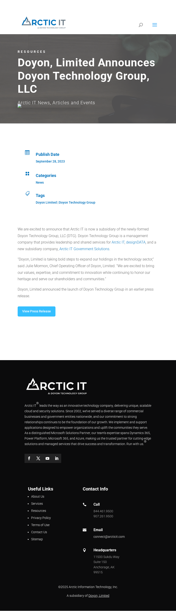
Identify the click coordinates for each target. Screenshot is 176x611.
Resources (38, 511)
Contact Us (39, 532)
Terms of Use (40, 525)
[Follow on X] (38, 458)
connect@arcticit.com (109, 536)
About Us (37, 496)
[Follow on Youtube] (47, 458)
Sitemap (37, 539)
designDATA (136, 242)
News (40, 182)
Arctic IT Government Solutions (84, 249)
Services (37, 503)
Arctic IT (118, 242)
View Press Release (36, 311)
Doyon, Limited (98, 595)
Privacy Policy (41, 518)
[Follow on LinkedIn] (56, 458)
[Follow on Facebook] (29, 458)
